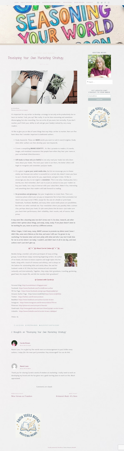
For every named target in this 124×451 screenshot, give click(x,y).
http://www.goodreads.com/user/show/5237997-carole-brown (41, 308)
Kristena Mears (32, 325)
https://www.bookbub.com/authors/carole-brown (36, 300)
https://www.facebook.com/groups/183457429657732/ (39, 291)
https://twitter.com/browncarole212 (30, 297)
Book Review (79, 2)
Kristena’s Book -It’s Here (66, 395)
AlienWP (74, 447)
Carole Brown (25, 343)
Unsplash (26, 110)
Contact (89, 2)
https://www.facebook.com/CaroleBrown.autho (35, 288)
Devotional (67, 2)
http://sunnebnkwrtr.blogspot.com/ (34, 285)
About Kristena (27, 2)
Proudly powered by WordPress (55, 447)
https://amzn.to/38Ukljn (53, 294)
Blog (38, 2)
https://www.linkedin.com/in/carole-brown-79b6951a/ (38, 311)
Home (17, 2)
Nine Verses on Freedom (21, 395)
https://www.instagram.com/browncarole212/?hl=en (38, 302)
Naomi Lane (24, 366)
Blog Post (38, 53)
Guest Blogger (48, 53)
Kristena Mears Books (51, 2)
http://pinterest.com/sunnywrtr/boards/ (33, 305)
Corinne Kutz (19, 110)
